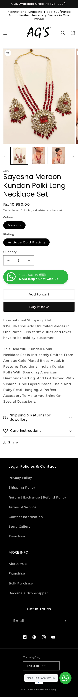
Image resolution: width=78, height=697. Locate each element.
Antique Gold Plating (26, 242)
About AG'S (18, 564)
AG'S (32, 689)
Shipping (26, 210)
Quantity (9, 252)
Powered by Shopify (46, 689)
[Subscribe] (64, 621)
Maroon (14, 225)
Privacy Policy (20, 478)
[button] (5, 33)
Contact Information (26, 517)
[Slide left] (5, 157)
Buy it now (39, 307)
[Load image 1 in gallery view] (19, 155)
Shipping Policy (22, 487)
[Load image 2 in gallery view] (38, 155)
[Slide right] (73, 157)
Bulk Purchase (21, 583)
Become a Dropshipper (28, 593)
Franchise (17, 536)
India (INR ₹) (36, 665)
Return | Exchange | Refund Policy (37, 497)
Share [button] (13, 442)
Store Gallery (20, 527)
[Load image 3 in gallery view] (58, 155)
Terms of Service (23, 507)
